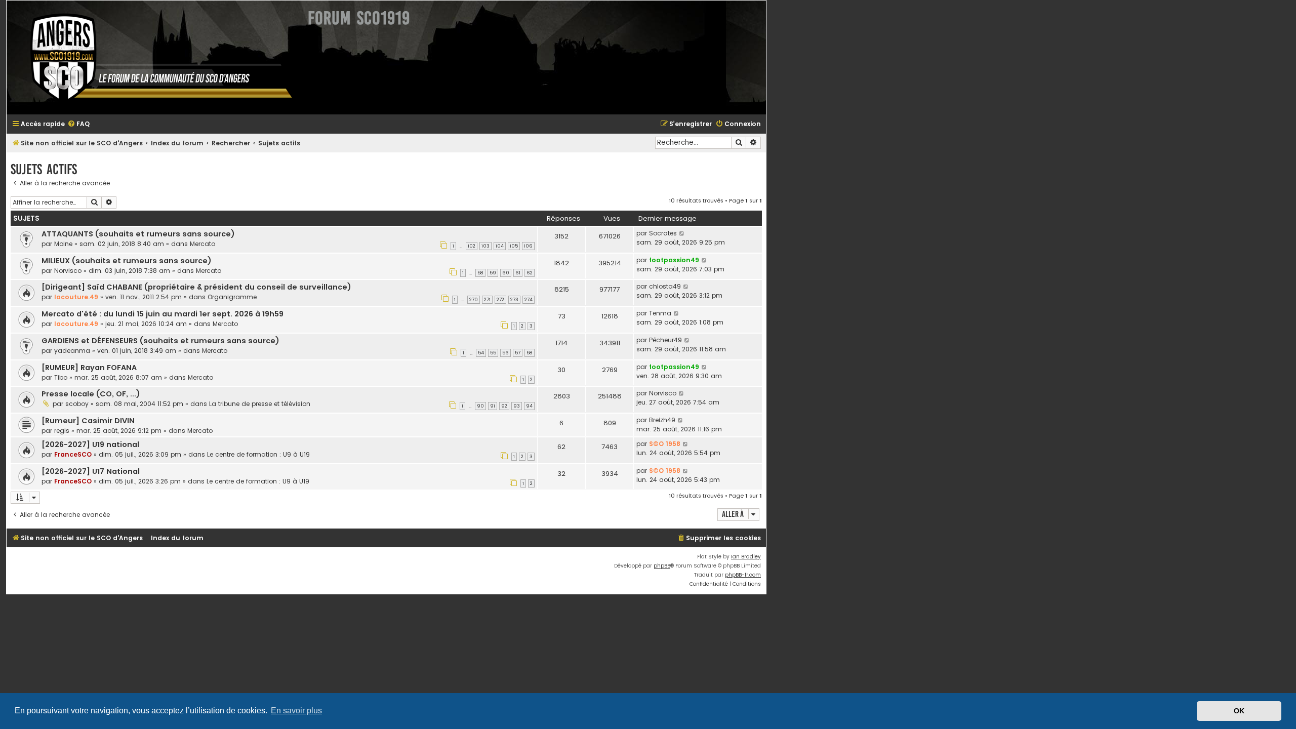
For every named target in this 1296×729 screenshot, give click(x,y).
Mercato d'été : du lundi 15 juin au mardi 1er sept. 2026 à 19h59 (163, 314)
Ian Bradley (746, 556)
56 (505, 353)
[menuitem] (78, 124)
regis (61, 430)
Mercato (202, 243)
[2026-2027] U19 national (90, 444)
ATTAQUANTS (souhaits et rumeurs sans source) (138, 234)
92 (504, 406)
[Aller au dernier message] (682, 233)
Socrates (663, 233)
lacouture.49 (76, 297)
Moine (63, 243)
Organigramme (232, 297)
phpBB (662, 566)
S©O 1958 (664, 443)
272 (500, 300)
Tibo (60, 377)
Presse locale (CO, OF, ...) (91, 394)
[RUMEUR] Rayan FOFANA (89, 367)
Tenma (660, 313)
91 (492, 406)
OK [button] (1239, 711)
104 (500, 246)
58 (480, 273)
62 (529, 273)
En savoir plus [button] (296, 710)
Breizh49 (662, 420)
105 (514, 246)
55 (493, 353)
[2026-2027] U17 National (91, 471)
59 (493, 273)
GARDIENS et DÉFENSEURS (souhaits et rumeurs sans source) (160, 341)
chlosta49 (665, 286)
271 (487, 300)
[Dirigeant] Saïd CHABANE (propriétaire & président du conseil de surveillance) (196, 287)
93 (516, 406)
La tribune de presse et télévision (259, 403)
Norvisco (68, 270)
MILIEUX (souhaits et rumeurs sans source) (127, 261)
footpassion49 (674, 260)
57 (517, 353)
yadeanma (72, 350)
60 (505, 273)
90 (480, 406)
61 (517, 273)
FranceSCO (73, 454)
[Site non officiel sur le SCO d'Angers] (153, 57)
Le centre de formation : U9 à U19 (258, 454)
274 (528, 300)
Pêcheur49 (665, 340)
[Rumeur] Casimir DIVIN (88, 421)
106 (528, 246)
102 (471, 246)
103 (485, 246)
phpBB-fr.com (743, 575)
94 (529, 406)
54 (481, 353)
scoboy (77, 403)
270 (473, 300)
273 (514, 300)
